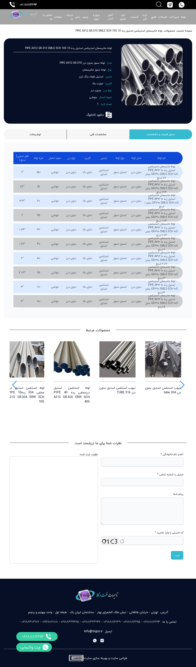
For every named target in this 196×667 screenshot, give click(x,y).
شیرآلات (174, 17)
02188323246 (91, 621)
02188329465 (70, 621)
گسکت (134, 17)
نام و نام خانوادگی (172, 454)
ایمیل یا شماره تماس (170, 474)
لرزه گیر (145, 17)
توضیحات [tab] (35, 134)
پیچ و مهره (96, 17)
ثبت (177, 555)
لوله (183, 17)
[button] (14, 385)
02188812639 (112, 621)
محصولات (169, 30)
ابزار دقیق (123, 17)
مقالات (58, 17)
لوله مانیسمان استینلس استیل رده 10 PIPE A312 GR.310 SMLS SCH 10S (119, 30)
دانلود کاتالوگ (95, 115)
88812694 (28, 4)
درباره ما (70, 17)
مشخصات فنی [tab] (98, 134)
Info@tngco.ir (93, 631)
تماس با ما (47, 17)
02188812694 (33, 636)
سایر (77, 17)
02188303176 (30, 621)
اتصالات (162, 17)
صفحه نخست (184, 30)
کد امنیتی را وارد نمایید (169, 533)
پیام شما (178, 494)
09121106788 (50, 621)
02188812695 (131, 621)
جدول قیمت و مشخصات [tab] (161, 134)
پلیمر (85, 17)
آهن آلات (110, 17)
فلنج (153, 17)
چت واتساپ (30, 647)
